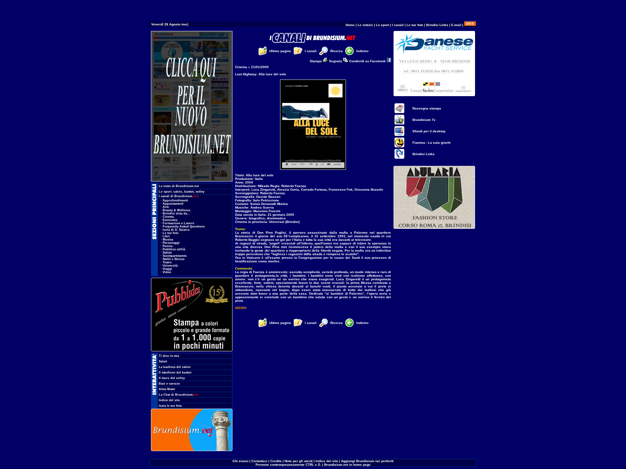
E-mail (456, 25)
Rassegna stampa (426, 108)
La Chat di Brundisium (178, 394)
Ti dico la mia (169, 356)
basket (189, 191)
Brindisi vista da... (176, 213)
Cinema (168, 216)
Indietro (362, 51)
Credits (276, 461)
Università (170, 265)
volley (200, 191)
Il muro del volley (172, 378)
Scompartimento (175, 255)
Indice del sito (169, 400)
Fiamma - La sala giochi (431, 142)
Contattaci (259, 461)
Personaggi (171, 242)
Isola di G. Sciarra (176, 229)
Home (350, 25)
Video (167, 272)
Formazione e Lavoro (178, 223)
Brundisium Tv (424, 120)
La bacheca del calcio (175, 367)
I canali (398, 25)
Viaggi (167, 269)
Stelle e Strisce (174, 259)
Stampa (316, 61)
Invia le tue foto (170, 405)
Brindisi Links (437, 25)
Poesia (167, 246)
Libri (166, 236)
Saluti (163, 361)
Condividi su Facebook (368, 61)
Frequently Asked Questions (184, 226)
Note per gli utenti (299, 461)
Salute (167, 252)
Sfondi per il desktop (428, 131)
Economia (170, 220)
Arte (166, 207)
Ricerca (336, 51)
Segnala (336, 61)
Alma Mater (167, 389)
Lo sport (382, 25)
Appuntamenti (173, 203)
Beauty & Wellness (176, 210)
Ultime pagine (280, 51)
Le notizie (365, 25)
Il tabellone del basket (175, 372)
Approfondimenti (175, 200)
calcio (177, 191)
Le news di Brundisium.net (179, 186)
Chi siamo (240, 461)
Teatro (167, 262)
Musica (168, 239)
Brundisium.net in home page (347, 464)
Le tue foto (415, 25)
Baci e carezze (169, 383)
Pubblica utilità (174, 249)
